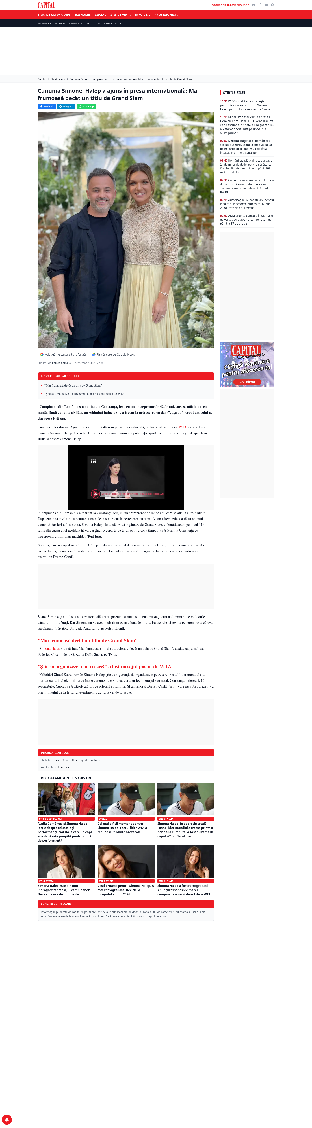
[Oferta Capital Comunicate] (247, 364)
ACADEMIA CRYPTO (109, 23)
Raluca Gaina (60, 363)
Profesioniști (166, 15)
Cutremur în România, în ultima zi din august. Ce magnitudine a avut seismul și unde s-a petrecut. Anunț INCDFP (247, 186)
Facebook (49, 106)
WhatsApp (88, 106)
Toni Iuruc (94, 760)
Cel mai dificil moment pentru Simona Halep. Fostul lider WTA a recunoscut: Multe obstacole (122, 828)
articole (56, 760)
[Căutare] (272, 5)
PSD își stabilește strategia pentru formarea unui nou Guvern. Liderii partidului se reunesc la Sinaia (245, 105)
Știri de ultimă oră (54, 15)
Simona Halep (70, 760)
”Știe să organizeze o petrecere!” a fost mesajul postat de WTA (84, 393)
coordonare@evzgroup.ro (230, 5)
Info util (142, 15)
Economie (82, 15)
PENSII (90, 23)
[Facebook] (260, 5)
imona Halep (50, 648)
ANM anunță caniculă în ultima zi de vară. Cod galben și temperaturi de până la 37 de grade (246, 220)
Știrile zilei (234, 92)
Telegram (68, 106)
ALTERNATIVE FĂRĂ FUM (69, 23)
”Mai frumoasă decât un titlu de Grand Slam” (73, 385)
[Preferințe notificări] (7, 1120)
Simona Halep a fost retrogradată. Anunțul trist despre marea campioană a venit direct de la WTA (184, 890)
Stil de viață (120, 15)
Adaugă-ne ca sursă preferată (65, 355)
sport (84, 760)
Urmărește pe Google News (116, 355)
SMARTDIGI (45, 23)
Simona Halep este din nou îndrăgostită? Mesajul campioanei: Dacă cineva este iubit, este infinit (64, 890)
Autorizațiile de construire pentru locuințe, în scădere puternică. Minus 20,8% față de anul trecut (247, 204)
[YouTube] (266, 5)
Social (100, 15)
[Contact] (253, 5)
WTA (182, 427)
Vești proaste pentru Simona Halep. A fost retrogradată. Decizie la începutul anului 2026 (126, 890)
